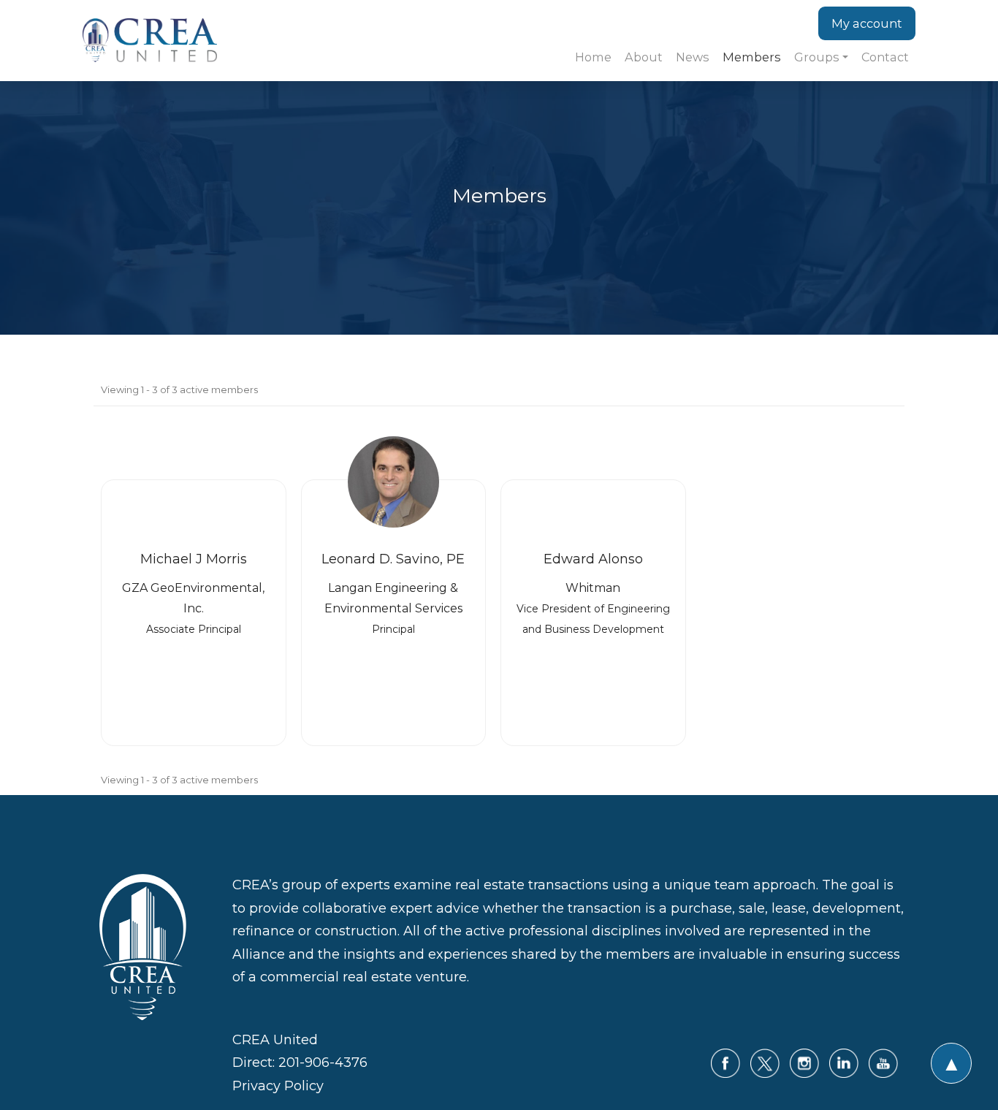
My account (866, 23)
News (692, 57)
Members (752, 57)
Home (593, 57)
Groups (816, 57)
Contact (885, 57)
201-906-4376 (322, 1062)
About (644, 57)
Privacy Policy (278, 1086)
